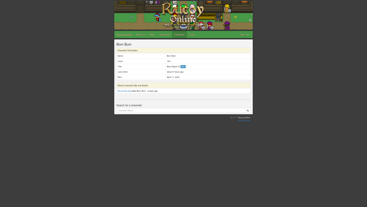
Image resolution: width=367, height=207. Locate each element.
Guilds (192, 34)
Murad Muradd (124, 90)
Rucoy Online (124, 34)
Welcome (140, 34)
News (152, 34)
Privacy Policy (244, 120)
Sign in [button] (243, 34)
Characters (179, 34)
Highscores (164, 34)
